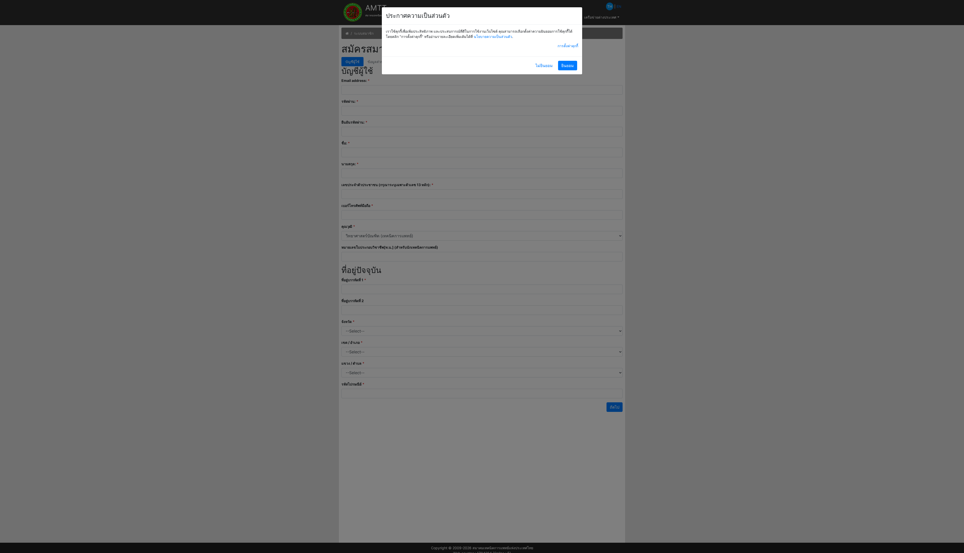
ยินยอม (567, 65)
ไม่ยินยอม (544, 65)
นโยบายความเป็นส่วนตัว (493, 36)
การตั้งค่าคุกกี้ (568, 46)
